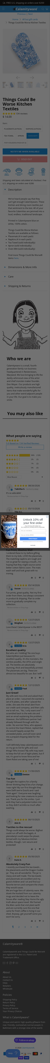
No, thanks (33, 545)
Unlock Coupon (33, 539)
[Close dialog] (47, 517)
